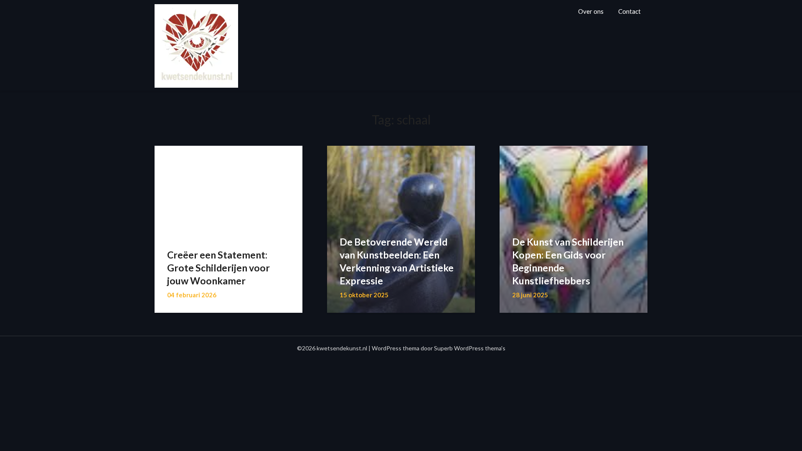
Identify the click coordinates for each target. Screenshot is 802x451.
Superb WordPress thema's (469, 348)
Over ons (591, 11)
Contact (629, 11)
